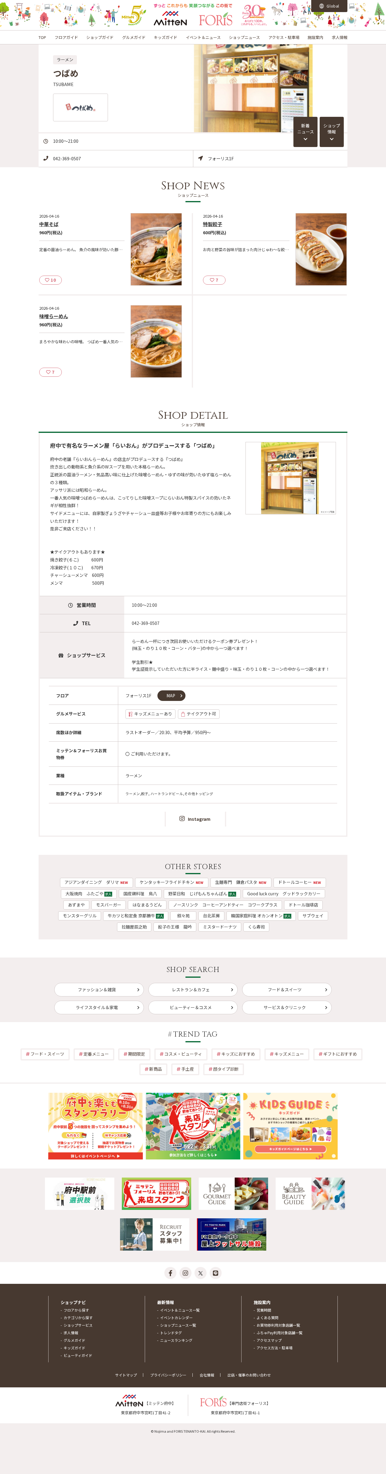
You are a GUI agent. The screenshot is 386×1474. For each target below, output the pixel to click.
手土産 (187, 1069)
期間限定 (136, 1054)
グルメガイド (134, 37)
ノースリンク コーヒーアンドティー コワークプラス (225, 905)
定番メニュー (96, 1054)
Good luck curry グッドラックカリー (284, 893)
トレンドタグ (171, 1332)
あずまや (76, 905)
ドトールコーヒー (299, 882)
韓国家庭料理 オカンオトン (261, 916)
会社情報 (207, 1374)
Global (333, 6)
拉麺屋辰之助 (134, 927)
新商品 (155, 1069)
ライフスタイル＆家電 (97, 1007)
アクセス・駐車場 (283, 37)
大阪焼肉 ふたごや (88, 893)
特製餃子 (212, 224)
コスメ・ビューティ (183, 1054)
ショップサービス (78, 1325)
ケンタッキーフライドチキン (171, 882)
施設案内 (315, 37)
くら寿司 (256, 927)
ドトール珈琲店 (303, 905)
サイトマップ (126, 1374)
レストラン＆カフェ (191, 989)
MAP (170, 695)
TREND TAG (195, 1034)
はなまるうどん (147, 905)
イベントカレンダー (176, 1317)
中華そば (49, 224)
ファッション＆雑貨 (97, 989)
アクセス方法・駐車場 (275, 1347)
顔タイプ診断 (226, 1069)
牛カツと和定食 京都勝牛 (135, 916)
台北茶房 (211, 916)
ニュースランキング (176, 1340)
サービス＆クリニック (285, 1007)
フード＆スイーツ (285, 989)
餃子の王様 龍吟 (175, 927)
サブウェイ (313, 916)
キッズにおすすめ (238, 1054)
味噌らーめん (53, 316)
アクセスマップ (269, 1340)
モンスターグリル (79, 916)
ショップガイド (100, 37)
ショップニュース (244, 37)
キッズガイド (165, 37)
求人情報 (339, 37)
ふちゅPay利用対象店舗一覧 (279, 1332)
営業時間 (264, 1310)
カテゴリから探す (78, 1317)
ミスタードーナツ (220, 927)
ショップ (331, 129)
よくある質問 (267, 1317)
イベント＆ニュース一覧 (180, 1310)
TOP (42, 37)
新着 (305, 129)
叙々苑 (185, 916)
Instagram (199, 819)
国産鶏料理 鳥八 (140, 893)
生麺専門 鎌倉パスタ (240, 882)
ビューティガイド (78, 1355)
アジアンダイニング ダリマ (96, 882)
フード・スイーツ (47, 1054)
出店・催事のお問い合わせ (249, 1374)
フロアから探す (76, 1310)
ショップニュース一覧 (178, 1325)
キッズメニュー (289, 1054)
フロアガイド (66, 37)
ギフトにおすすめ (340, 1054)
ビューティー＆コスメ (191, 1007)
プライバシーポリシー (168, 1374)
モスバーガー (108, 905)
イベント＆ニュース (203, 37)
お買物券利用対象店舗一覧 (278, 1325)
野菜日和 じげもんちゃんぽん (202, 893)
